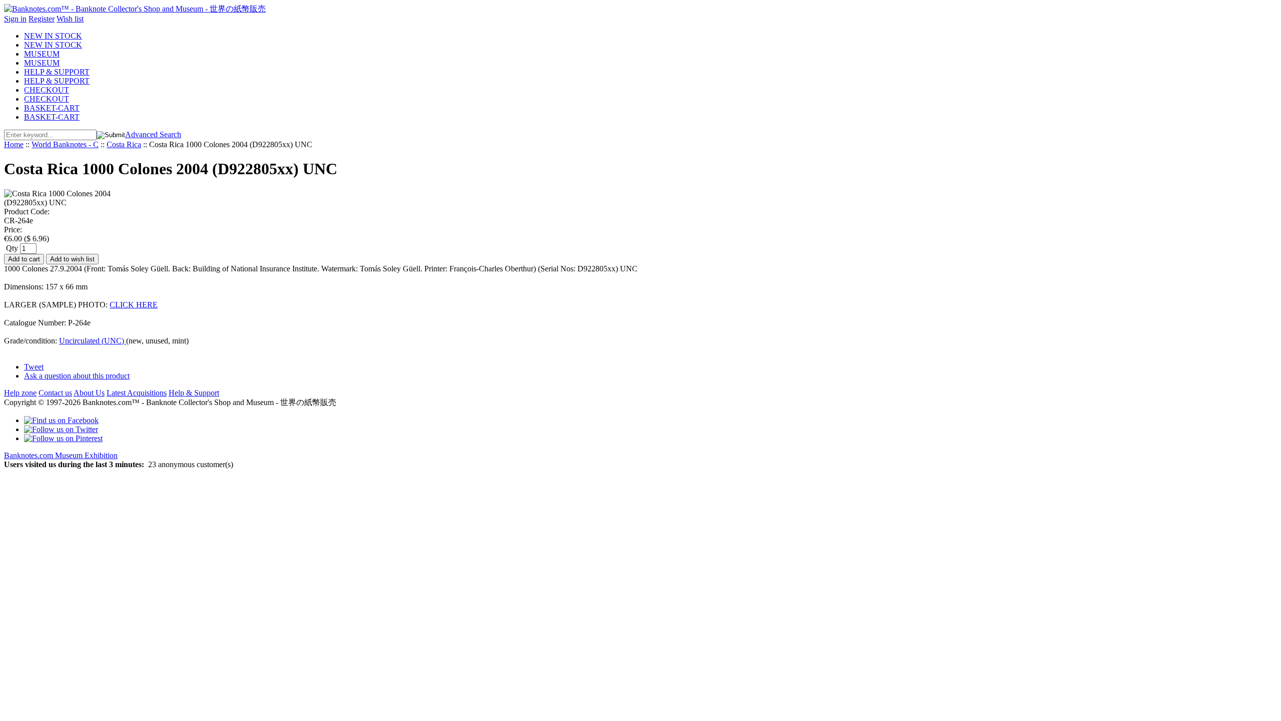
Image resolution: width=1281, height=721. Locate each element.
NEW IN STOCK (53, 36)
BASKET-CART (52, 108)
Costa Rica (124, 144)
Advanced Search (153, 134)
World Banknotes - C (65, 144)
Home (14, 144)
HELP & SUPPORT (57, 72)
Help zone (20, 393)
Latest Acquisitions (137, 393)
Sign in (15, 19)
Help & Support (194, 393)
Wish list (70, 19)
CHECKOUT (46, 90)
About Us (89, 393)
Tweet (34, 367)
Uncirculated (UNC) (92, 340)
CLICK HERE (134, 304)
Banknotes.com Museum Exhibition (61, 455)
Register (42, 19)
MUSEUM (42, 54)
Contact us (55, 393)
